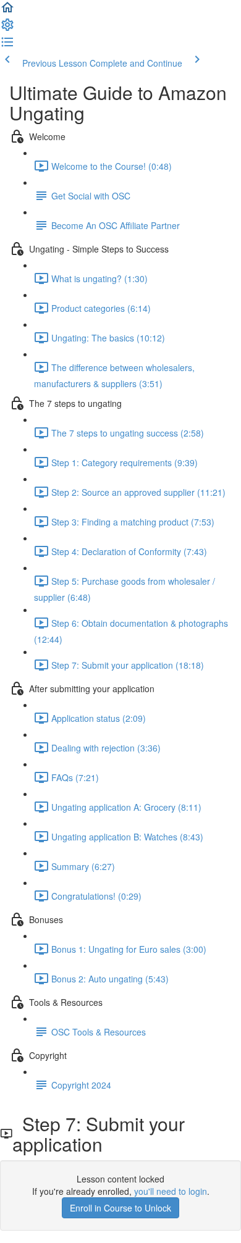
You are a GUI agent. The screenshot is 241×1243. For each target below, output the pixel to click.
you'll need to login (170, 1191)
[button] (7, 11)
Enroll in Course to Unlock (120, 1208)
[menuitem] (7, 28)
